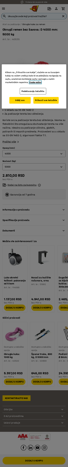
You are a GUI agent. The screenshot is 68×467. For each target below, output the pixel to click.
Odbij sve (20, 100)
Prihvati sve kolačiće (46, 100)
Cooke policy (35, 82)
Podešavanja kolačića (33, 91)
